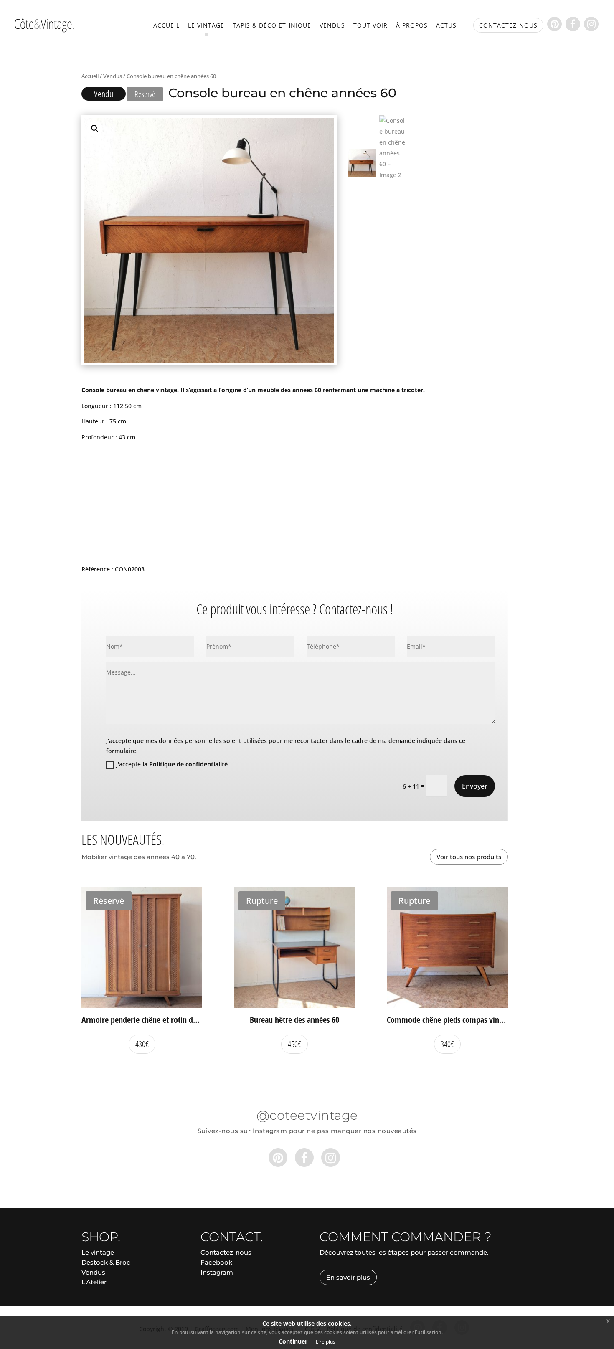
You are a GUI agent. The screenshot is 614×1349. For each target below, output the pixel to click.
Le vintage (206, 26)
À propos (412, 26)
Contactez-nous (225, 1252)
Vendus (332, 26)
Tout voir (370, 26)
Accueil (166, 26)
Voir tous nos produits (468, 856)
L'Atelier (94, 1282)
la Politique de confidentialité (185, 764)
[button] (94, 128)
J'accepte (172, 764)
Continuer (293, 1341)
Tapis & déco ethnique (272, 26)
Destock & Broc (105, 1262)
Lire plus (325, 1341)
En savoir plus (348, 1277)
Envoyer (474, 786)
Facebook (216, 1262)
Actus (446, 26)
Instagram (216, 1272)
